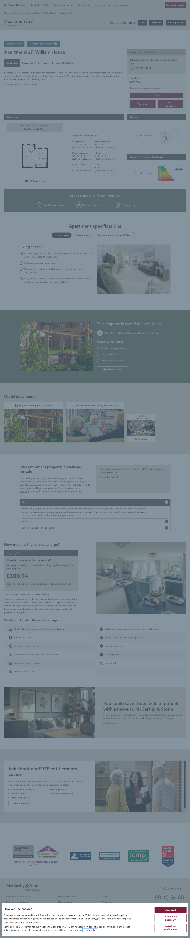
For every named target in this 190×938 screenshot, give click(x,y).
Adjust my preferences (170, 927)
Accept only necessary (170, 918)
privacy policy (90, 930)
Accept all (170, 909)
